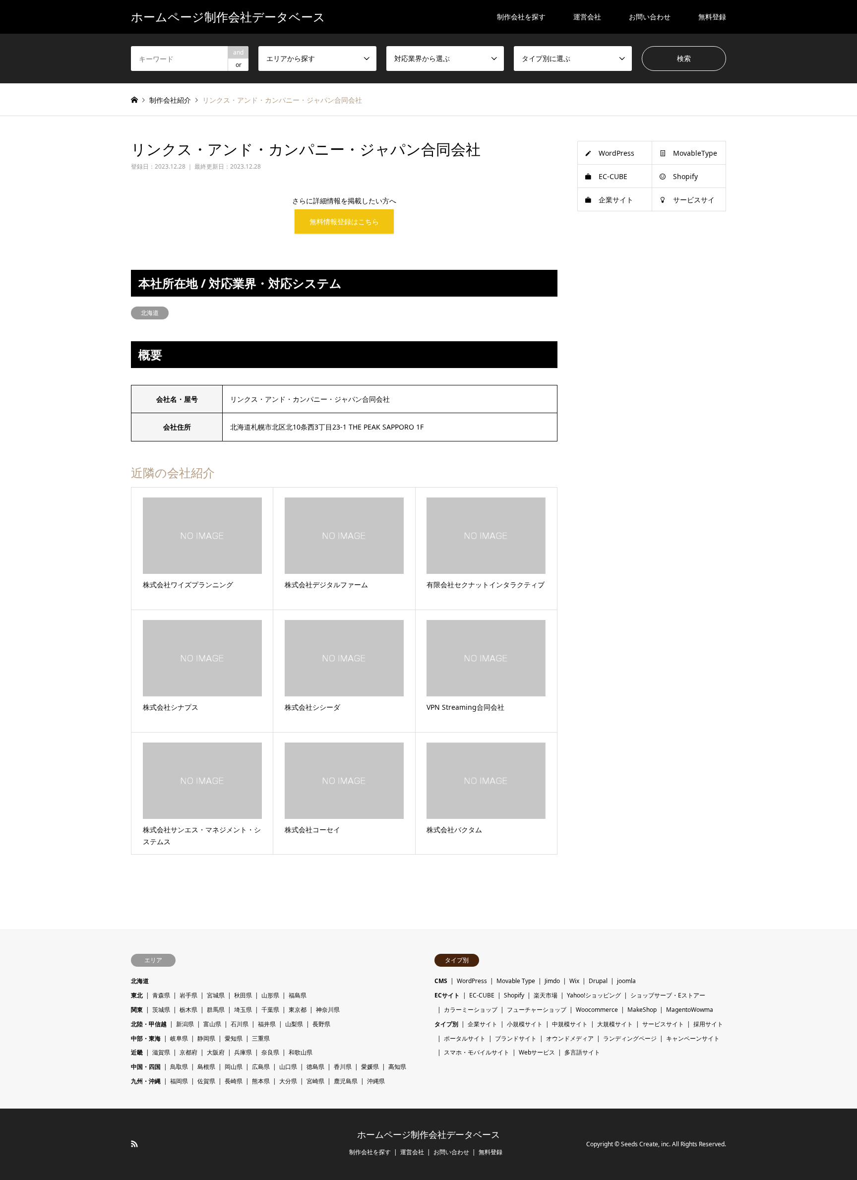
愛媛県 (370, 1066)
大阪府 (216, 1052)
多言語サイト (582, 1052)
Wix (574, 981)
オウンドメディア (570, 1038)
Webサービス (537, 1052)
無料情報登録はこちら (344, 221)
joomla (626, 981)
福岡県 (179, 1081)
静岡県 (206, 1038)
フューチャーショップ (536, 1009)
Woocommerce (597, 1009)
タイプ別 (446, 1024)
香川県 (343, 1066)
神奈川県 (328, 1009)
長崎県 (234, 1081)
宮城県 (216, 995)
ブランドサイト (516, 1038)
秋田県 (243, 995)
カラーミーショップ (470, 1009)
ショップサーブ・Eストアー (667, 995)
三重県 (261, 1038)
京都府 (188, 1052)
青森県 (161, 995)
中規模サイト (570, 1024)
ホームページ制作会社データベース (428, 1135)
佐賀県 (206, 1081)
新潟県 (185, 1024)
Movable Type (515, 981)
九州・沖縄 (146, 1081)
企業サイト (616, 199)
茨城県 (161, 1009)
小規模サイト (525, 1024)
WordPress (616, 153)
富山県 (212, 1024)
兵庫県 (243, 1052)
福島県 (297, 995)
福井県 (267, 1024)
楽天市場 (545, 995)
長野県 (321, 1024)
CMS (440, 981)
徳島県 (315, 1066)
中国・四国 (146, 1066)
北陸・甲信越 (149, 1024)
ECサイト (447, 995)
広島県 (261, 1066)
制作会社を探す (521, 16)
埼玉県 (243, 1009)
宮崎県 (315, 1081)
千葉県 (270, 1009)
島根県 (206, 1066)
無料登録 (712, 16)
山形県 (270, 995)
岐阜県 (179, 1038)
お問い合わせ (650, 16)
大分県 (288, 1081)
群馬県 (216, 1009)
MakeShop (642, 1009)
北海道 (150, 313)
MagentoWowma (689, 1009)
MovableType (695, 153)
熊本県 (261, 1081)
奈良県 (270, 1052)
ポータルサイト (465, 1038)
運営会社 (587, 16)
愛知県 (234, 1038)
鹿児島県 (346, 1081)
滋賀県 (161, 1052)
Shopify (685, 176)
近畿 (137, 1052)
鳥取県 (179, 1066)
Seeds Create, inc (645, 1144)
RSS (134, 1143)
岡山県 (234, 1066)
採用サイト (708, 1024)
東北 (137, 995)
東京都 (297, 1009)
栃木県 (188, 1009)
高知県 (397, 1066)
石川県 (239, 1024)
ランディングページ (630, 1038)
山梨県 (294, 1024)
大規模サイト (615, 1024)
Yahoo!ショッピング (594, 995)
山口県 (288, 1066)
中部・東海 (146, 1038)
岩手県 (188, 995)
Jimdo (552, 981)
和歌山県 (300, 1052)
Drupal (598, 981)
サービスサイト (663, 1024)
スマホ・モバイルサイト (476, 1052)
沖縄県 (376, 1081)
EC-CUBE (613, 176)
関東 (137, 1009)
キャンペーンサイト (693, 1038)
